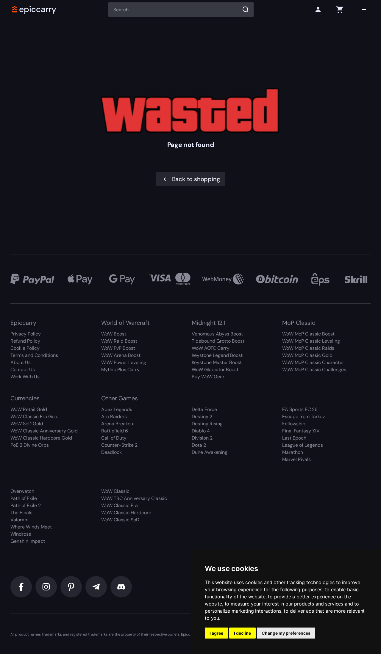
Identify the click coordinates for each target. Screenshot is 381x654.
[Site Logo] (34, 9)
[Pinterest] (71, 586)
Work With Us (25, 377)
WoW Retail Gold (28, 409)
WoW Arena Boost (120, 355)
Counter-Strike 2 (119, 445)
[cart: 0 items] (339, 9)
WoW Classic (115, 491)
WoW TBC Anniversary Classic (134, 498)
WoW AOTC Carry (210, 348)
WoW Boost (113, 334)
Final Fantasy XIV (301, 431)
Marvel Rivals (296, 459)
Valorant (19, 520)
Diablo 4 (201, 431)
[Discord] (121, 586)
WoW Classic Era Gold (34, 416)
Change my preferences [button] (286, 633)
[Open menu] (364, 9)
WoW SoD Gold (26, 424)
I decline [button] (242, 633)
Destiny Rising (207, 424)
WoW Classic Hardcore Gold (41, 438)
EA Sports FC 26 (300, 409)
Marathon (292, 452)
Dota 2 (199, 445)
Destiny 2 (202, 416)
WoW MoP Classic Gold (307, 355)
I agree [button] (216, 633)
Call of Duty (114, 438)
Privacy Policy (25, 334)
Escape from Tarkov (303, 416)
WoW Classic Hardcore (126, 512)
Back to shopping (196, 179)
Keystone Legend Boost (217, 355)
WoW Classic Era (119, 505)
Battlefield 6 (114, 431)
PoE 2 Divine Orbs (29, 445)
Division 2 (202, 438)
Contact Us (22, 369)
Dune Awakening (209, 452)
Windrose (20, 534)
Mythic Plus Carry (120, 369)
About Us (20, 362)
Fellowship (293, 424)
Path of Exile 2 (25, 505)
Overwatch (22, 491)
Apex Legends (116, 409)
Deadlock (111, 452)
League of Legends (302, 445)
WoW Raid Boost (119, 341)
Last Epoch (294, 438)
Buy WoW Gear (208, 377)
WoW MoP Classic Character (313, 362)
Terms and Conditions (34, 355)
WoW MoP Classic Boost (308, 334)
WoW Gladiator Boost (215, 369)
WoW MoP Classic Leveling (311, 341)
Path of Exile (23, 498)
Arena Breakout (118, 424)
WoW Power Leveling (123, 362)
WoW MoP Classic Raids (308, 348)
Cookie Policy (25, 348)
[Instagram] (46, 586)
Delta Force (204, 409)
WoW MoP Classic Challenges (314, 369)
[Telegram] (96, 586)
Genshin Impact (27, 541)
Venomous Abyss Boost (217, 334)
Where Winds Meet (31, 527)
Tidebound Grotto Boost (218, 341)
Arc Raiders (114, 416)
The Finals (21, 512)
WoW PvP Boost (118, 348)
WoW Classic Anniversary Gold (44, 431)
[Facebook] (21, 586)
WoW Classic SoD (120, 520)
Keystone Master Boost (217, 362)
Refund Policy (25, 341)
